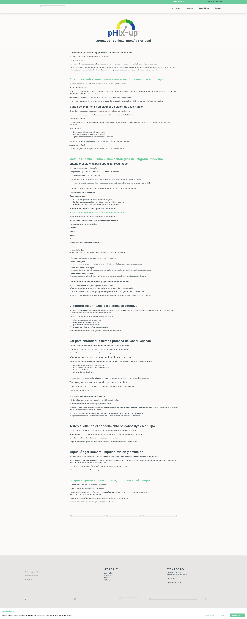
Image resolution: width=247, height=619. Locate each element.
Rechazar (223, 615)
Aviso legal (28, 579)
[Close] (245, 610)
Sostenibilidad (204, 8)
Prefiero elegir (210, 615)
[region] (123, 613)
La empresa (175, 8)
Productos (189, 8)
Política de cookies (31, 576)
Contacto (218, 8)
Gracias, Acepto (237, 615)
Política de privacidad (32, 572)
